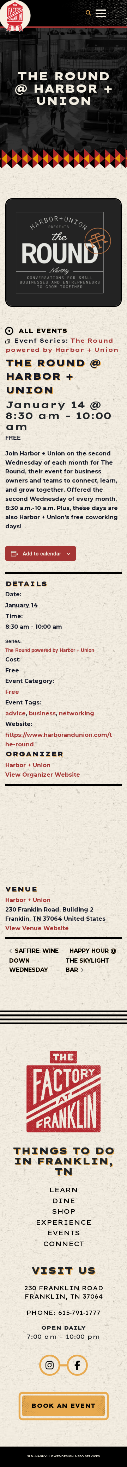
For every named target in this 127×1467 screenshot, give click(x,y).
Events (63, 1233)
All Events (43, 330)
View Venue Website (37, 928)
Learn (63, 1190)
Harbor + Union (27, 765)
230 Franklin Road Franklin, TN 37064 (63, 1292)
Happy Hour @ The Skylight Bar (91, 960)
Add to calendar (42, 553)
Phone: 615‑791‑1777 (63, 1312)
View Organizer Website (42, 774)
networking (76, 713)
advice (15, 713)
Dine (63, 1201)
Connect (63, 1244)
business (42, 713)
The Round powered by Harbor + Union (49, 650)
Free (12, 692)
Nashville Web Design (54, 1456)
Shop (63, 1211)
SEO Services (88, 1456)
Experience (63, 1222)
